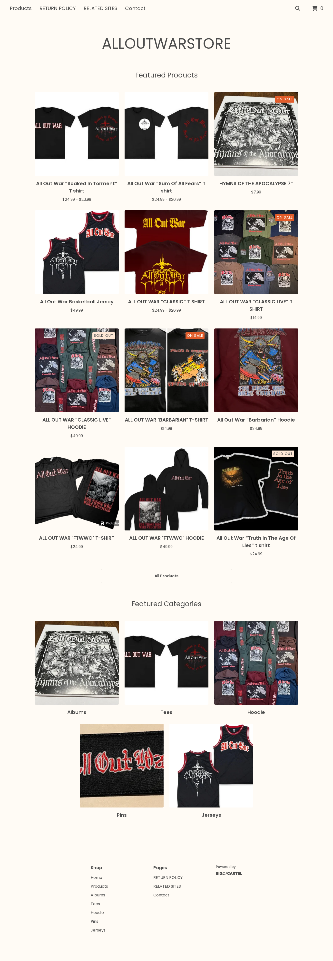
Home (96, 877)
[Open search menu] (297, 8)
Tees (95, 904)
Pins (94, 921)
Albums (98, 895)
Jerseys (98, 930)
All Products (166, 576)
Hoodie (97, 912)
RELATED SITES (100, 8)
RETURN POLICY (57, 8)
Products (21, 8)
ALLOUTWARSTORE (166, 43)
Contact (135, 8)
